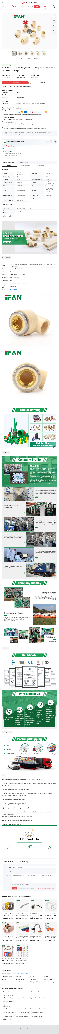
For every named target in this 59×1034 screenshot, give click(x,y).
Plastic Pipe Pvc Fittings (23, 1012)
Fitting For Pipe (23, 1009)
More (3, 1022)
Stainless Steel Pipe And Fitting (9, 976)
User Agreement (38, 1028)
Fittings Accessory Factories (36, 1009)
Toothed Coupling (39, 998)
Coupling (27, 11)
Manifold (18, 976)
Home (3, 11)
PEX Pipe (4, 979)
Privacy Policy (52, 1028)
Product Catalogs (23, 973)
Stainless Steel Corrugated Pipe (50, 982)
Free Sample (13, 289)
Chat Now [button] (44, 82)
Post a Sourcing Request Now (46, 888)
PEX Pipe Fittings (20, 979)
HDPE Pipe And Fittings (35, 982)
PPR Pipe (32, 976)
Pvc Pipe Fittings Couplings (37, 1016)
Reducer (5, 998)
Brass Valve (4, 982)
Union (16, 998)
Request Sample (27, 86)
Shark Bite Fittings (47, 979)
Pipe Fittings (21, 11)
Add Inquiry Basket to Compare (29, 58)
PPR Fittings (46, 976)
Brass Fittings (33, 979)
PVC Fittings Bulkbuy (8, 1020)
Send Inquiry (15, 82)
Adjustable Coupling (7, 1001)
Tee (11, 998)
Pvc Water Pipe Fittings (37, 1012)
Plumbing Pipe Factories (8, 1012)
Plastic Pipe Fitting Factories (9, 1009)
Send (15, 888)
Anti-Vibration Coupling (26, 998)
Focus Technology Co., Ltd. (19, 1028)
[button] (52, 165)
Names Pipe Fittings (7, 1016)
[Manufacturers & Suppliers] (29, 2)
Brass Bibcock (19, 982)
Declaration (45, 1028)
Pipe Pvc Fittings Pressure (22, 1016)
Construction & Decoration (11, 11)
